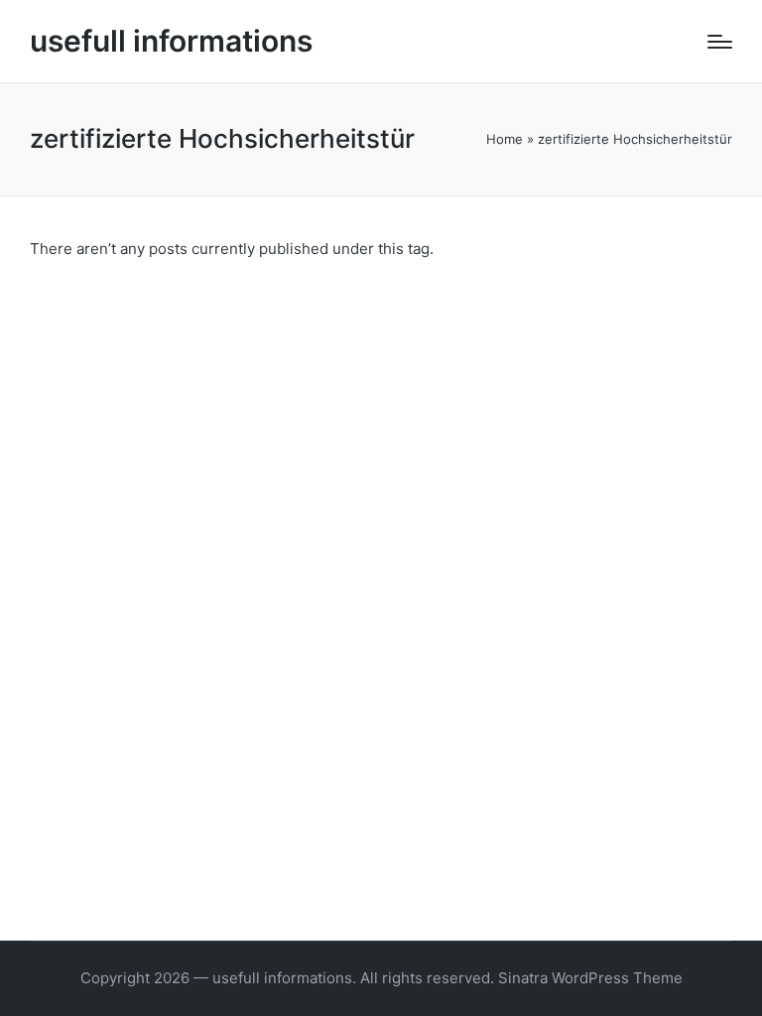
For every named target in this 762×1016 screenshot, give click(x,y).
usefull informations (171, 41)
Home (504, 139)
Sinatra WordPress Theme (590, 977)
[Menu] (719, 42)
